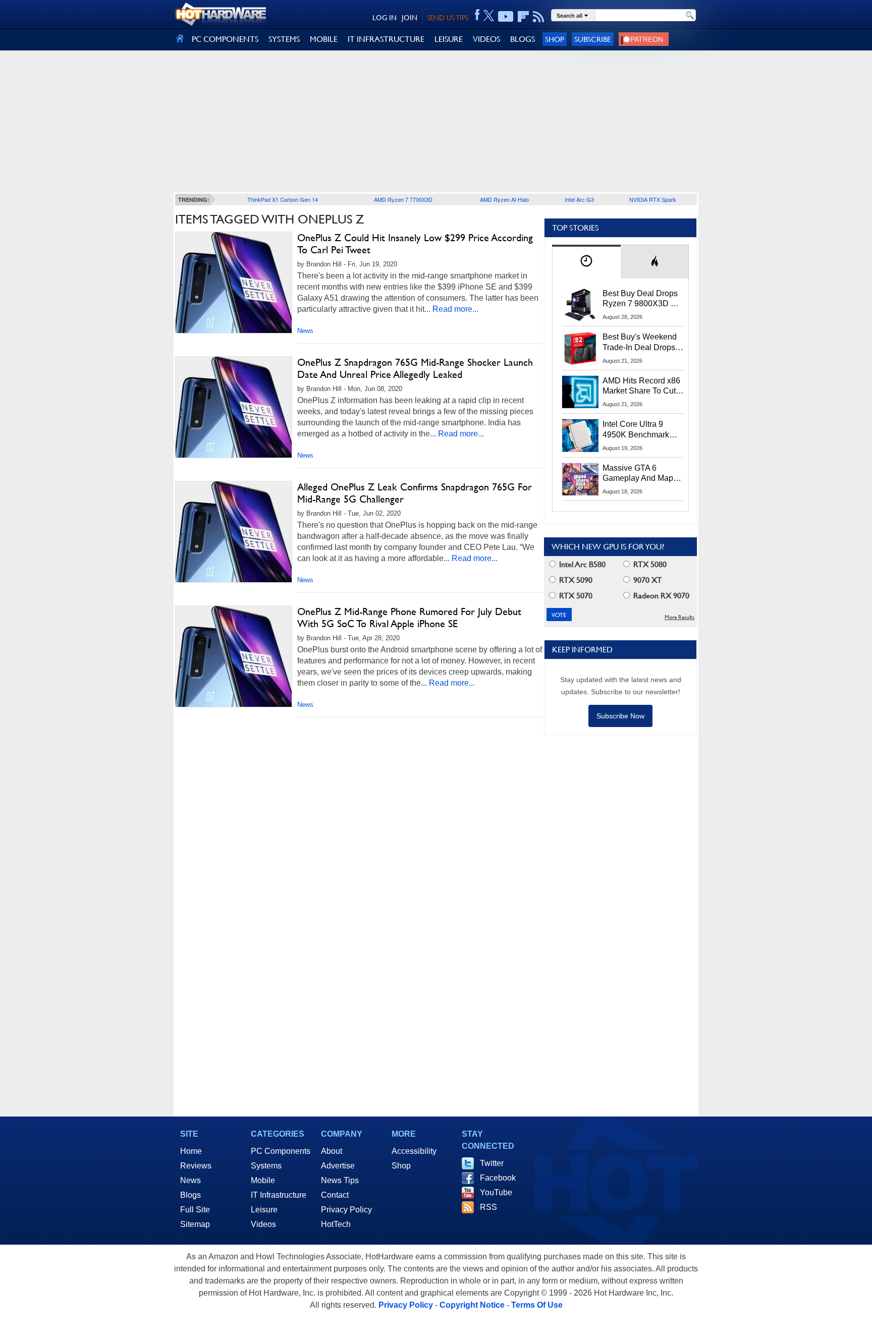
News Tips (340, 1180)
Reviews (195, 1165)
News (305, 330)
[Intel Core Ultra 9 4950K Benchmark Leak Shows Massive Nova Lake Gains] (580, 435)
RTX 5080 (649, 564)
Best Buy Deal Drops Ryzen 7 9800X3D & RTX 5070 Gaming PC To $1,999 (643, 299)
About (331, 1151)
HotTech (336, 1224)
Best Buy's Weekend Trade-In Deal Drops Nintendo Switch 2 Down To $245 (640, 342)
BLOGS (522, 39)
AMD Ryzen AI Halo (504, 199)
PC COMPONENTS (225, 39)
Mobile (263, 1180)
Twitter (492, 1163)
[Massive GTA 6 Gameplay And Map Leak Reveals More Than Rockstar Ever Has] (580, 479)
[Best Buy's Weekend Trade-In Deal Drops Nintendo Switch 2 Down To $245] (580, 348)
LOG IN (384, 18)
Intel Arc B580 (581, 564)
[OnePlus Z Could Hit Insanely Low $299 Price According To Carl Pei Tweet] (234, 282)
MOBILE (324, 39)
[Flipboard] (523, 16)
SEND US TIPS (447, 18)
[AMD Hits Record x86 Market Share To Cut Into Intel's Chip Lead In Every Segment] (580, 392)
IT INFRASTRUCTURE (386, 39)
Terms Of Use (537, 1305)
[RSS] (538, 16)
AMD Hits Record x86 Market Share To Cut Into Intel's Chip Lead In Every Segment (641, 386)
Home (191, 1151)
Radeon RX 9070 (660, 595)
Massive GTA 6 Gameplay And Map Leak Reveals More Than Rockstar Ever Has (638, 474)
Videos (263, 1224)
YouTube (496, 1192)
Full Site (195, 1209)
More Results (679, 617)
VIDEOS (486, 39)
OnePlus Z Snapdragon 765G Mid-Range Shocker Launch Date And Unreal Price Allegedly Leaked (415, 368)
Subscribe (592, 39)
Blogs (190, 1195)
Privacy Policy (346, 1209)
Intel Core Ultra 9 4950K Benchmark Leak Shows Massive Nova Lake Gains (641, 430)
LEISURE (448, 39)
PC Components (280, 1151)
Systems (266, 1165)
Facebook (498, 1178)
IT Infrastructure (278, 1195)
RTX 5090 (574, 580)
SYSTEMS (284, 39)
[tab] (586, 261)
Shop (554, 39)
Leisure (264, 1209)
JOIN (409, 18)
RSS (488, 1207)
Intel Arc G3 (579, 199)
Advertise (338, 1165)
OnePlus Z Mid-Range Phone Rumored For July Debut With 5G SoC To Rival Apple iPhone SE (409, 617)
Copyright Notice (472, 1305)
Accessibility (414, 1151)
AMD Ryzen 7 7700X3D (403, 199)
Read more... (455, 309)
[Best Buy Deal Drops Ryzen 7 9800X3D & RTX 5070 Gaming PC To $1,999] (580, 305)
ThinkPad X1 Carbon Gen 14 (282, 199)
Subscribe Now (620, 716)
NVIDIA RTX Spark (652, 199)
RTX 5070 (574, 595)
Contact (335, 1195)
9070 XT (646, 580)
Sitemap (195, 1224)
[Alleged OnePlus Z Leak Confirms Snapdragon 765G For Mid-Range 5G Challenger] (234, 531)
